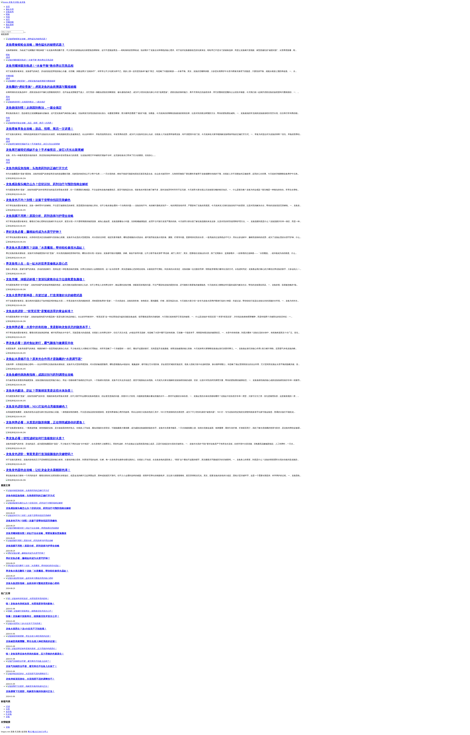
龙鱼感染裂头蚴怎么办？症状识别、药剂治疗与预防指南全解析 (47, 184)
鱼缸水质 (10, 9)
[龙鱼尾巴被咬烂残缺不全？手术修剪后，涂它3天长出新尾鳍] (33, 144)
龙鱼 (8, 717)
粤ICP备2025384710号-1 (38, 732)
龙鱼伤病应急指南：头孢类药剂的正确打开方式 (37, 168)
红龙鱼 (9, 714)
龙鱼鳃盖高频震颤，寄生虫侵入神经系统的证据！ (31, 641)
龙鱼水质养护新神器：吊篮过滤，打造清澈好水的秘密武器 (44, 295)
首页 (8, 7)
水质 (8, 709)
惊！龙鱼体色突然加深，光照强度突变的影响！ (30, 603)
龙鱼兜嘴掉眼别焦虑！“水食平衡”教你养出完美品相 (39, 65)
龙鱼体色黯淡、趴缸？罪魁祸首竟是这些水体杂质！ (39, 390)
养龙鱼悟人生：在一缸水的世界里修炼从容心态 (37, 263)
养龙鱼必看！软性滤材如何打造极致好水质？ (35, 438)
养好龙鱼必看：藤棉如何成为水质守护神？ (34, 231)
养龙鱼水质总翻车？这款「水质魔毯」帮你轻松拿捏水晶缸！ (45, 247)
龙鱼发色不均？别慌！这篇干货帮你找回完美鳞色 (38, 200)
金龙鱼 (9, 712)
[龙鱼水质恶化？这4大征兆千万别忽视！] (24, 623)
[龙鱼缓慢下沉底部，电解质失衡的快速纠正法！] (27, 686)
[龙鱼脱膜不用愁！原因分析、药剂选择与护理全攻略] (29, 540)
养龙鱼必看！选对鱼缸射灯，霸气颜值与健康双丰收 (39, 343)
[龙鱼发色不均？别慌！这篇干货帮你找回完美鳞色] (28, 515)
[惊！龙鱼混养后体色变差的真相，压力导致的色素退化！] (31, 649)
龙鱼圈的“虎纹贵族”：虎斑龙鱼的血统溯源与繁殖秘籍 (41, 86)
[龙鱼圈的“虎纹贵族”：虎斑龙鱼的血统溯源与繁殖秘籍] (30, 81)
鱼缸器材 (10, 25)
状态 (8, 19)
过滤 (8, 706)
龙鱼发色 (10, 12)
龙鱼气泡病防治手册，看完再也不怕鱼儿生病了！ (31, 666)
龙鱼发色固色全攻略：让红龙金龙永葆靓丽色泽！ (38, 470)
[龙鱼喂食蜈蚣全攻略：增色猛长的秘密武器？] (26, 39)
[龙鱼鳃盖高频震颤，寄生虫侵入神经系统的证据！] (28, 636)
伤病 (8, 17)
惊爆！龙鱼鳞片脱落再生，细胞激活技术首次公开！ (32, 616)
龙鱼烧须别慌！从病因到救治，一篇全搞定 (34, 107)
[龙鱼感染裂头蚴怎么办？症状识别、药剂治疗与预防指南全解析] (34, 503)
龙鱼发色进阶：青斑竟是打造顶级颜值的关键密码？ (39, 454)
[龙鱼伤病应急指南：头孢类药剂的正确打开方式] (27, 490)
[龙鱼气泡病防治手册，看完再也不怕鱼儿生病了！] (28, 661)
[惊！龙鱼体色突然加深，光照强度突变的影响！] (27, 598)
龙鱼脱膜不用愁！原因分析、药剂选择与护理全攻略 (39, 215)
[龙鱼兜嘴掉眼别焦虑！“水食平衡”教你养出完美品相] (29, 60)
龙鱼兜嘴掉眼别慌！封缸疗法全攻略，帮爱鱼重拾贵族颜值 (36, 533)
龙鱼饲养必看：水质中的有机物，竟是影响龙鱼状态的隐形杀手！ (48, 327)
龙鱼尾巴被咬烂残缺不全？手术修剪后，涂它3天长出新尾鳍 (45, 149)
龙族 (8, 727)
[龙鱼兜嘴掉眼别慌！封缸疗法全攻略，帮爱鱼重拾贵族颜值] (32, 528)
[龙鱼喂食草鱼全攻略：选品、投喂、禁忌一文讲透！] (29, 123)
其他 (8, 27)
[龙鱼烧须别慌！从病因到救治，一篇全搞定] (25, 102)
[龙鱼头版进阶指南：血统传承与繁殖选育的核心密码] (29, 578)
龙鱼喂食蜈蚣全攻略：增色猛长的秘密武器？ (35, 44)
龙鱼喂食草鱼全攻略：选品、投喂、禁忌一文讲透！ (39, 128)
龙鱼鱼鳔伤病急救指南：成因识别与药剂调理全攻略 (39, 374)
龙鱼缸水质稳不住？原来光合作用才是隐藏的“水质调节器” (44, 358)
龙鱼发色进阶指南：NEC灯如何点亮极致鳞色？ (37, 406)
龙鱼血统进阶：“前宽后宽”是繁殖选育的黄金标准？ (39, 311)
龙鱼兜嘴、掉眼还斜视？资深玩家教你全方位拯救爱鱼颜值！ (45, 279)
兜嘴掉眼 (10, 22)
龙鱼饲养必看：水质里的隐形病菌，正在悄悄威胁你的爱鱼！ (45, 422)
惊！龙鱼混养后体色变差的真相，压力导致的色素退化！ (35, 654)
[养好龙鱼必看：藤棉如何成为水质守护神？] (25, 553)
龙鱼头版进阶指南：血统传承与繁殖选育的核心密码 (32, 583)
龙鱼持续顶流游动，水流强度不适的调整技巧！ (30, 679)
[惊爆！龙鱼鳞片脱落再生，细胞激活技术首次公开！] (29, 611)
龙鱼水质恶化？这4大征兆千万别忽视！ (26, 628)
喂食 (8, 14)
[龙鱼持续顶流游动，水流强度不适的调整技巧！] (27, 674)
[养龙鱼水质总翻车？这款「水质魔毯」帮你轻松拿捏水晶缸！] (33, 566)
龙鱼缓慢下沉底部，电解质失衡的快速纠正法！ (30, 691)
